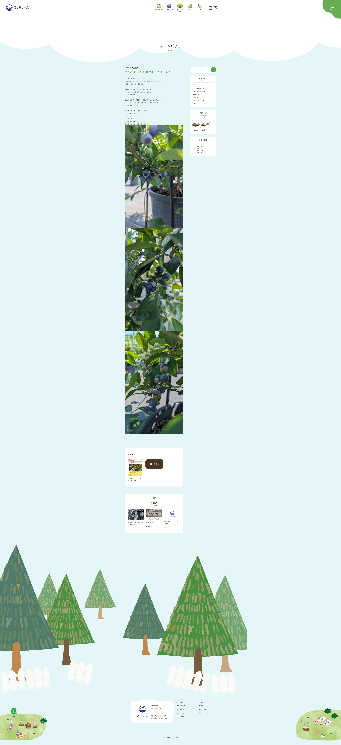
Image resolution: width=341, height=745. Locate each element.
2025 (196, 148)
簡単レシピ (197, 103)
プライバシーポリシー (205, 713)
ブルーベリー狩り (169, 10)
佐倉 (203, 130)
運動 (208, 123)
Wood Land (195, 126)
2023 (196, 152)
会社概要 (201, 705)
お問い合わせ (202, 709)
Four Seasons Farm (200, 88)
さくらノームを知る (180, 10)
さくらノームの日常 (199, 91)
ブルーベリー (196, 119)
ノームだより (190, 9)
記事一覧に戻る (154, 464)
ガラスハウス (196, 123)
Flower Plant (198, 85)
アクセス (199, 9)
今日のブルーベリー (199, 100)
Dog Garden (196, 130)
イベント (196, 97)
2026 (196, 146)
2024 (196, 150)
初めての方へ (159, 9)
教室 (203, 123)
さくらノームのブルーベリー (185, 713)
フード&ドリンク (206, 119)
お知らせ (135, 67)
